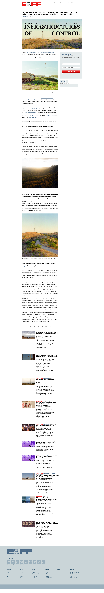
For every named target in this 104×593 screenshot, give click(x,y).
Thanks (77, 586)
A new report (39, 336)
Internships (21, 576)
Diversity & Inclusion (23, 580)
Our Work (62, 2)
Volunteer (21, 572)
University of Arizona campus (34, 99)
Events (46, 573)
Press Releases (47, 572)
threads (43, 562)
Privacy (33, 572)
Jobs (20, 577)
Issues (57, 2)
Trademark (33, 586)
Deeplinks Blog (39, 331)
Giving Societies (73, 573)
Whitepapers (47, 576)
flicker (30, 562)
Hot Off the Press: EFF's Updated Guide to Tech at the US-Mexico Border (45, 381)
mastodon (8, 562)
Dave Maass (25, 16)
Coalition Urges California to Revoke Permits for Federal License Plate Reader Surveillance (46, 404)
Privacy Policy (56, 586)
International (34, 576)
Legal (8, 572)
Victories (21, 573)
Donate (79, 2)
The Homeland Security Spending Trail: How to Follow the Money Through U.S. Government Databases (47, 477)
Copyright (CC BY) (11, 586)
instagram (17, 562)
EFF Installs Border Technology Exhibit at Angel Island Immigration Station (47, 498)
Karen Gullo (46, 331)
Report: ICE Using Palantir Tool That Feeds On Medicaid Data (46, 443)
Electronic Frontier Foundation (31, 4)
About (53, 2)
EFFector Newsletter (48, 577)
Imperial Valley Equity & (43, 417)
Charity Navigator (23, 564)
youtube (26, 562)
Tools (72, 2)
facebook (13, 562)
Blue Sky (21, 562)
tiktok (39, 562)
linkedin (34, 562)
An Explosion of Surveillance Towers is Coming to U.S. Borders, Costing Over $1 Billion (47, 334)
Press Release (39, 401)
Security (8, 573)
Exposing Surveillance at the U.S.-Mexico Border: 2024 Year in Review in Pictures (47, 523)
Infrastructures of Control (47, 98)
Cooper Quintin (47, 455)
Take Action (67, 2)
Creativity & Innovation (36, 573)
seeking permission (40, 360)
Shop (75, 2)
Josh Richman (47, 441)
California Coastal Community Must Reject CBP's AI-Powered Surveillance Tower (47, 357)
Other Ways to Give (73, 577)
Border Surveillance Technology (69, 85)
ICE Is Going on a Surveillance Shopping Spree (44, 457)
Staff (20, 578)
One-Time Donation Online (74, 572)
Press (8, 576)
